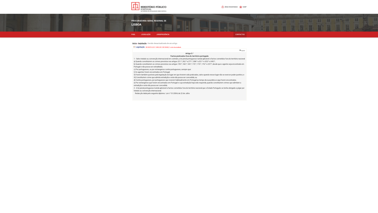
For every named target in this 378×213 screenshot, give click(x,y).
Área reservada (231, 7)
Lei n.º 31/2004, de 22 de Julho (178, 93)
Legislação (146, 34)
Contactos (240, 34)
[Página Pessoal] (148, 7)
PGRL (133, 34)
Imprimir (243, 50)
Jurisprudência (162, 34)
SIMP (245, 7)
